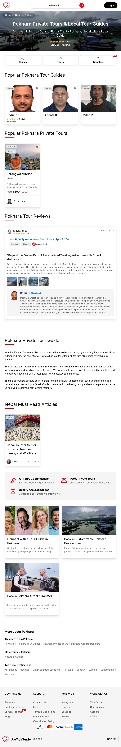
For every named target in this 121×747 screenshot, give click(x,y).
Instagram (67, 702)
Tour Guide (96, 702)
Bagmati (25, 669)
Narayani (68, 669)
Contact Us (39, 702)
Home (8, 15)
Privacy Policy (41, 716)
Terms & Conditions (44, 711)
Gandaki (81, 669)
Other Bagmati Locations (46, 669)
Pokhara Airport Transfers (85, 643)
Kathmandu (11, 669)
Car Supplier (97, 707)
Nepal (18, 15)
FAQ (35, 707)
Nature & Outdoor (14, 656)
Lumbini (93, 669)
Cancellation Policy (44, 721)
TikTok (65, 716)
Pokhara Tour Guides (28, 643)
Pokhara (9, 643)
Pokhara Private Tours (55, 643)
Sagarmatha (107, 669)
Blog (7, 716)
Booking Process (14, 707)
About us (10, 702)
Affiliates (95, 716)
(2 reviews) (36, 293)
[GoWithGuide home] (6, 5)
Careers (94, 711)
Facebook (67, 707)
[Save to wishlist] (37, 88)
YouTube (66, 711)
